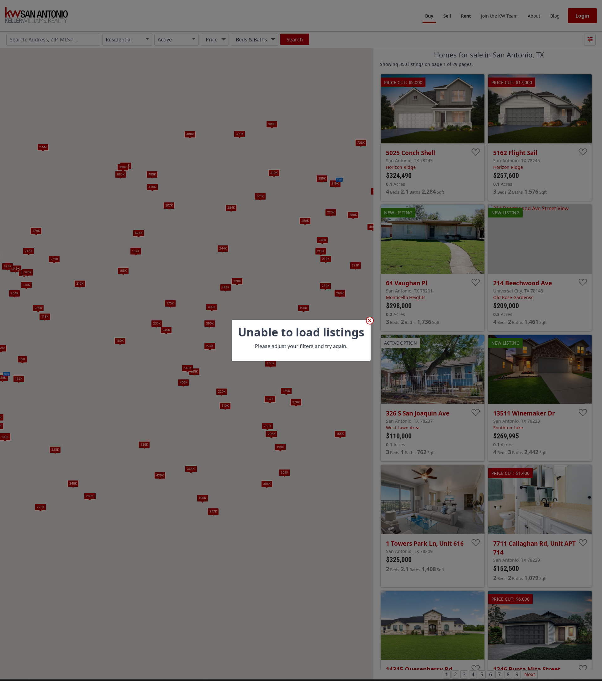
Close (370, 320)
